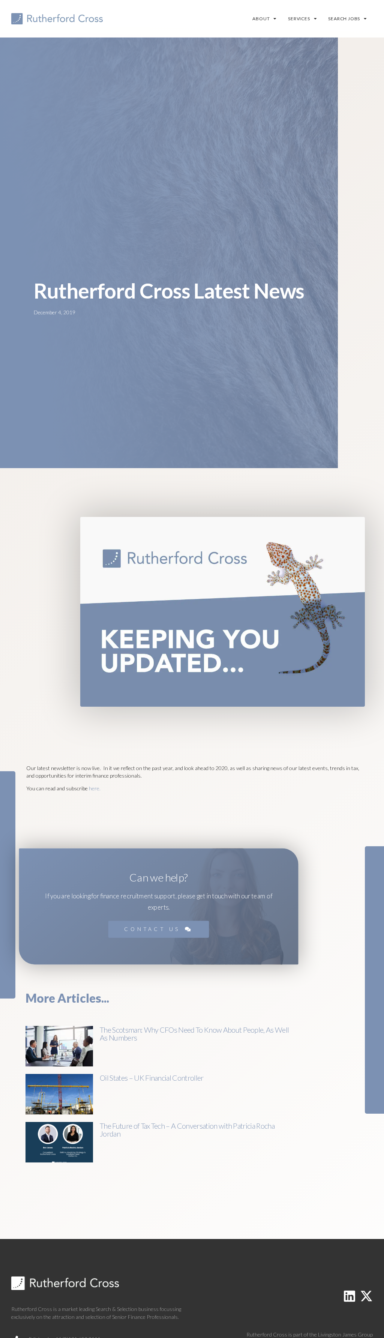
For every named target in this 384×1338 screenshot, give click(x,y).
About (261, 18)
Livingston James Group (345, 1334)
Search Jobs (344, 18)
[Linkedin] (349, 1296)
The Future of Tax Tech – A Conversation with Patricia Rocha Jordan (187, 1129)
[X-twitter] (366, 1296)
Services (299, 18)
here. (94, 788)
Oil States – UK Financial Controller (152, 1077)
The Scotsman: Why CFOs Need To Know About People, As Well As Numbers (194, 1033)
